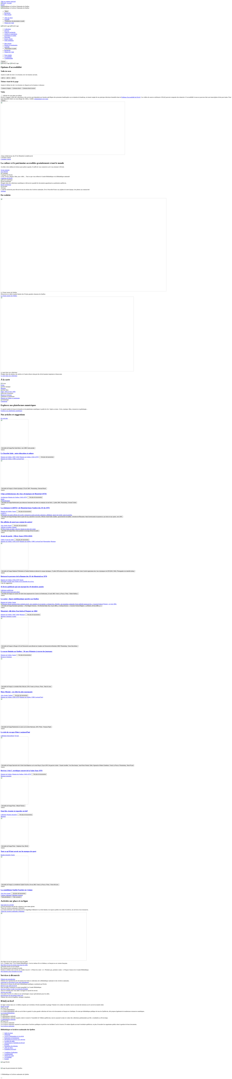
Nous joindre (8, 55)
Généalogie (4, 401)
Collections (7, 29)
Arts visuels (4, 525)
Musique (3, 388)
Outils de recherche (9, 32)
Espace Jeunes (8, 39)
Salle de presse (8, 1033)
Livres (2, 385)
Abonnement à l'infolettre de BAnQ (14, 1043)
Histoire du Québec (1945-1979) (29, 457)
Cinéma (10, 695)
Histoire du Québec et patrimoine (10, 398)
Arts (2, 893)
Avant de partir (9, 539)
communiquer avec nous (41, 99)
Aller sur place (8, 1047)
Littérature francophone (7, 735)
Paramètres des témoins (11, 1046)
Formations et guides (10, 35)
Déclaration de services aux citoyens (14, 1039)
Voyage (16, 735)
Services (6, 30)
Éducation (7, 37)
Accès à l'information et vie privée (14, 1036)
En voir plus (4, 418)
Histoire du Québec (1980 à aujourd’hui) (12, 459)
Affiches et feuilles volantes (8, 527)
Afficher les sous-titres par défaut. (12, 95)
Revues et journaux (6, 395)
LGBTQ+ (4, 513)
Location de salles (9, 1041)
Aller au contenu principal (8, 1)
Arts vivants (4, 695)
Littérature (4, 814)
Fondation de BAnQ (10, 1049)
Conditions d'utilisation (10, 1052)
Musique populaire (6, 776)
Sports (2, 499)
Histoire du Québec (6, 511)
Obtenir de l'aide (9, 1055)
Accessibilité (8, 56)
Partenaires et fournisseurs (11, 1038)
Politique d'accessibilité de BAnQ (131, 97)
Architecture (4, 497)
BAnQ (3, 5)
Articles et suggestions (10, 34)
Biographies (46, 541)
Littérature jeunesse (17, 895)
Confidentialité (8, 58)
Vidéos (3, 539)
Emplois (6, 1044)
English (6, 1059)
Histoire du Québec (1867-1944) (10, 457)
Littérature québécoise (7, 590)
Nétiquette (7, 1034)
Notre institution (9, 40)
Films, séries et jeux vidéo (8, 391)
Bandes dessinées (12, 814)
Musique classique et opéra (8, 616)
